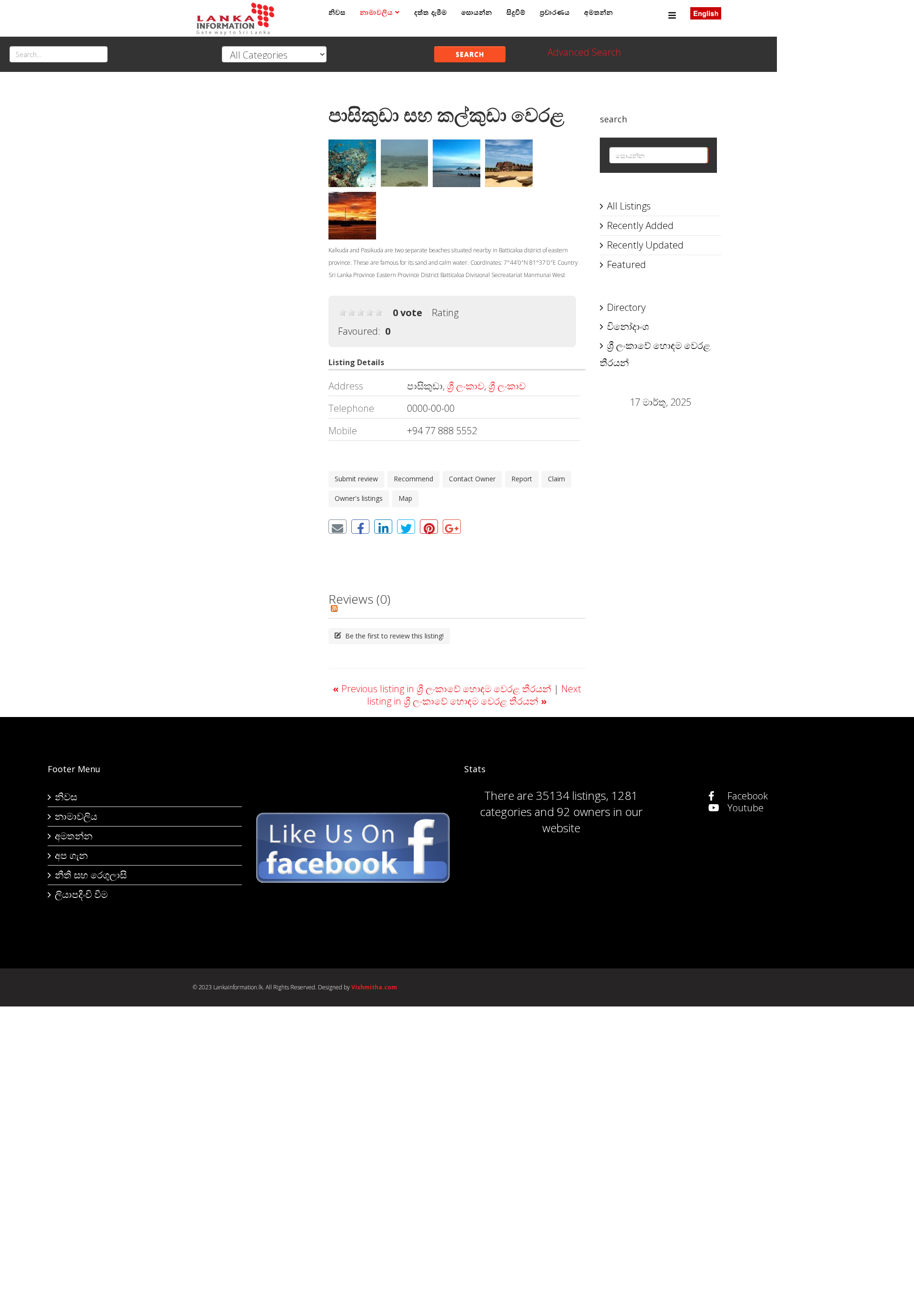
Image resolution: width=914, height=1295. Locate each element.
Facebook (746, 795)
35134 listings (571, 795)
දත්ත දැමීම (430, 12)
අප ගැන (71, 855)
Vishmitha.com (374, 987)
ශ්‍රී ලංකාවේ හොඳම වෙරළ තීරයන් (655, 354)
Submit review (356, 478)
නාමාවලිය (376, 12)
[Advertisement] (253, 234)
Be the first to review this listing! (393, 635)
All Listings (629, 205)
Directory (626, 307)
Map (405, 498)
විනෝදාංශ (628, 326)
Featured (626, 264)
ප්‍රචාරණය (555, 12)
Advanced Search (584, 52)
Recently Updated (645, 245)
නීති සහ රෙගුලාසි (91, 874)
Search (470, 54)
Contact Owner (472, 478)
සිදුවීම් (516, 12)
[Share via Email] (337, 526)
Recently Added (640, 225)
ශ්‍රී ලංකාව (465, 385)
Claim (556, 478)
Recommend (413, 478)
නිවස (337, 12)
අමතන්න (598, 12)
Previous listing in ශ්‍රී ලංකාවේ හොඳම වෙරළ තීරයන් (443, 688)
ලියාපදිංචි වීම (81, 894)
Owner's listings (359, 498)
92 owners (583, 811)
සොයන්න (476, 12)
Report (521, 478)
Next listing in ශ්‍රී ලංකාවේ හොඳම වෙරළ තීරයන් (474, 694)
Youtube (744, 807)
